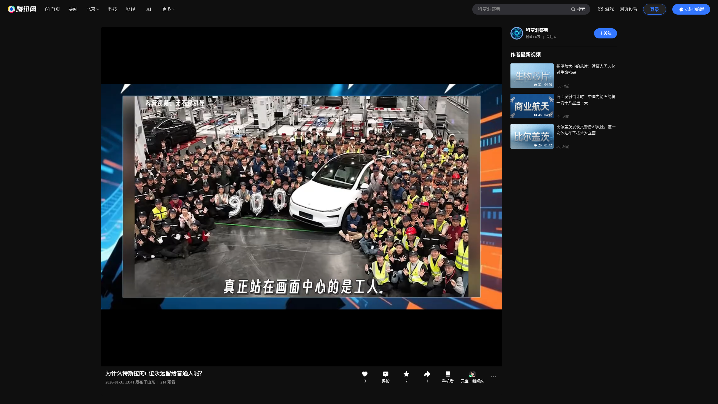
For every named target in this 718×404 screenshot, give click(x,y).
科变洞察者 (537, 30)
